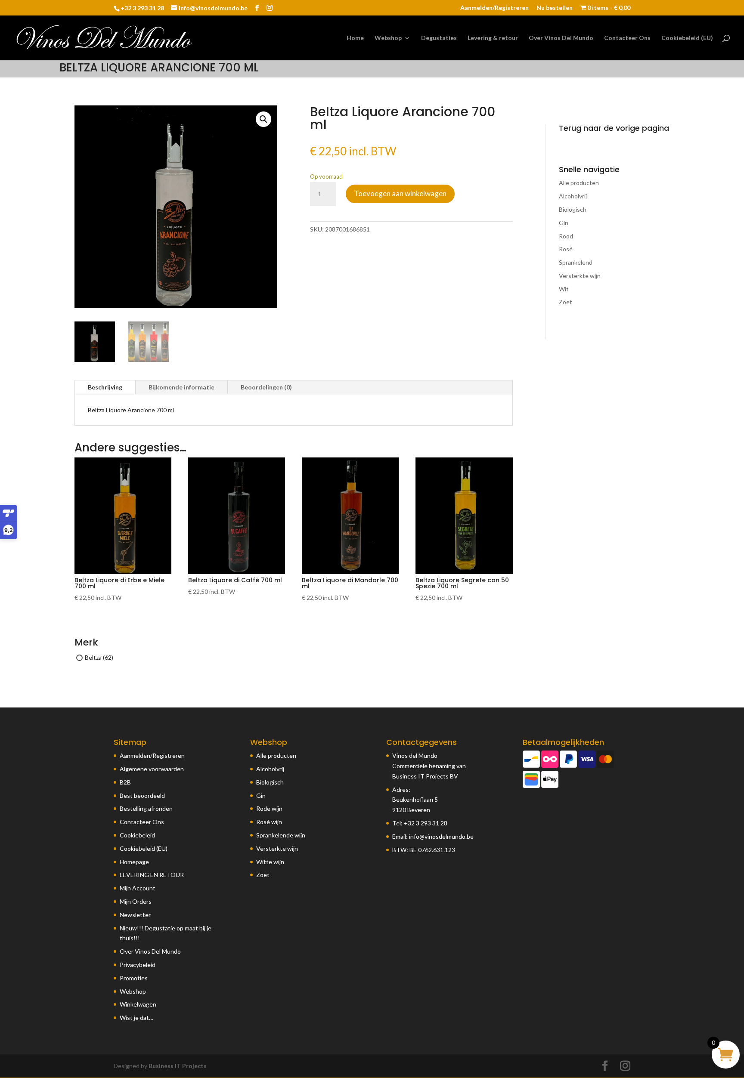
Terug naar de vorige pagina (614, 128)
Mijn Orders (136, 901)
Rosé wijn (269, 821)
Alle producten (579, 182)
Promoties (134, 978)
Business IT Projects (178, 1065)
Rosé (566, 249)
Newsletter (135, 914)
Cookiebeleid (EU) (687, 38)
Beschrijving (105, 387)
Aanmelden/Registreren (494, 8)
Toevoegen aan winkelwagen (400, 193)
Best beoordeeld (142, 795)
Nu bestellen (554, 8)
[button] (263, 119)
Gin (563, 222)
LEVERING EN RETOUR (152, 874)
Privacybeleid (137, 964)
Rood (566, 236)
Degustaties (439, 38)
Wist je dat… (136, 1017)
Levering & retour (493, 38)
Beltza (93, 657)
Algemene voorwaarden (152, 768)
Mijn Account (137, 888)
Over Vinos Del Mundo (561, 38)
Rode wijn (269, 808)
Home (355, 38)
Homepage (134, 861)
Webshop (388, 38)
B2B (125, 782)
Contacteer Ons (627, 38)
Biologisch (572, 209)
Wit (564, 289)
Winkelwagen (138, 1004)
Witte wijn (270, 861)
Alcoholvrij (573, 196)
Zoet (565, 302)
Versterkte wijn (580, 275)
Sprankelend (575, 262)
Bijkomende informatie (181, 387)
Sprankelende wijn (280, 835)
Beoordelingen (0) (266, 387)
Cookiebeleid (137, 835)
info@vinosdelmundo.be (441, 836)
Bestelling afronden (146, 808)
